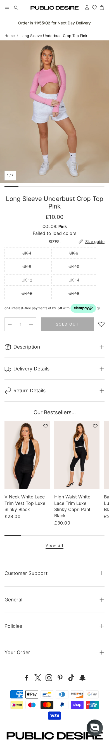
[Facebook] (26, 677)
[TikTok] (71, 677)
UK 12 (27, 280)
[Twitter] (37, 677)
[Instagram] (49, 677)
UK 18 (73, 293)
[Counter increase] (31, 324)
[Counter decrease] (10, 324)
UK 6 (73, 253)
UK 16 (27, 293)
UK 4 (26, 253)
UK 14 (73, 280)
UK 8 (26, 266)
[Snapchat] (82, 677)
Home (9, 35)
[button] (7, 8)
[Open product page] (27, 455)
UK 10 (73, 266)
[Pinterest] (60, 677)
